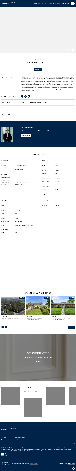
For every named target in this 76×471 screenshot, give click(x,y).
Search (44, 3)
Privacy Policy (71, 463)
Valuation (49, 3)
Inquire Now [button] (38, 69)
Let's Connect (39, 443)
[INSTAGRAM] (70, 444)
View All (71, 327)
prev (4, 49)
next (7, 49)
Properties (37, 3)
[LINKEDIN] (73, 444)
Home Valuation (20, 443)
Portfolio (3, 443)
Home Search (11, 443)
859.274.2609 (65, 3)
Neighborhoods (30, 443)
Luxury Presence (34, 463)
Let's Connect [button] (38, 361)
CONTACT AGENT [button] (26, 135)
